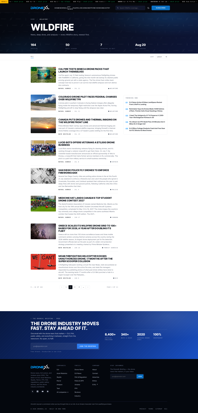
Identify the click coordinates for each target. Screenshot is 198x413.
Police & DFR (79, 381)
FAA (74, 8)
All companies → (62, 392)
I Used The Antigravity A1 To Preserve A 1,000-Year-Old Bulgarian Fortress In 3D (146, 116)
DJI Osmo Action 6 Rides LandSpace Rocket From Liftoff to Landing (145, 103)
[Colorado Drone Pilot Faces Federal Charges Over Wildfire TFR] (43, 102)
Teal (58, 388)
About (94, 369)
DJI (66, 8)
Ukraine (86, 8)
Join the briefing (88, 346)
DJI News (70, 8)
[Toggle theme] (148, 8)
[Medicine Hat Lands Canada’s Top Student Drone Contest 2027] (43, 204)
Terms (150, 409)
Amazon (59, 384)
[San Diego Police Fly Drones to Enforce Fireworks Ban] (43, 176)
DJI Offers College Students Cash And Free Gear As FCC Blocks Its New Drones (147, 129)
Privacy (143, 409)
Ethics (94, 381)
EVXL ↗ (95, 384)
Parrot (59, 381)
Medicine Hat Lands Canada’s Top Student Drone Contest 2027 (85, 199)
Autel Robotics (62, 373)
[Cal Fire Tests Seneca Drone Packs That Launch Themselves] (43, 75)
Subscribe (160, 8)
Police (79, 8)
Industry (105, 8)
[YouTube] (42, 391)
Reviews (97, 8)
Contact (95, 373)
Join (140, 376)
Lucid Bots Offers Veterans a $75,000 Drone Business (86, 143)
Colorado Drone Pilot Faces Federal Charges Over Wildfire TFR (87, 98)
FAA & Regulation (81, 377)
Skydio (59, 377)
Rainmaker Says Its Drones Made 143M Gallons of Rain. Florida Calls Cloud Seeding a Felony (146, 110)
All (32, 56)
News (62, 8)
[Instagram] (48, 391)
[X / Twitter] (32, 391)
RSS (165, 409)
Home (57, 8)
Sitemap (158, 409)
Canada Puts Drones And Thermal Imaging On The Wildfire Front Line (87, 121)
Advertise (95, 377)
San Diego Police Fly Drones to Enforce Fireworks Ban (83, 171)
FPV (91, 8)
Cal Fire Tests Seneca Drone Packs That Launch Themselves (83, 70)
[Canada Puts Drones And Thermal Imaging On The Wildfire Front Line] (43, 125)
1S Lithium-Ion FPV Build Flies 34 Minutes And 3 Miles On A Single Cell (147, 123)
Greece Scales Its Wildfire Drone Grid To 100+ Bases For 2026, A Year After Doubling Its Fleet (87, 228)
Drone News (79, 369)
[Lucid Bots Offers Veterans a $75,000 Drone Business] (43, 148)
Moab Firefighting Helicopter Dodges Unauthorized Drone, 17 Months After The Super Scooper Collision (85, 259)
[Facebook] (37, 391)
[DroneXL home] (40, 7)
